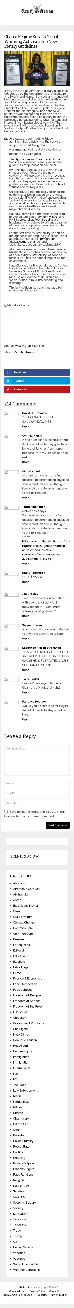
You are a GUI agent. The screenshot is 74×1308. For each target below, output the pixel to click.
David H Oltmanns (34, 413)
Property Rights (23, 1169)
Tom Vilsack (50, 216)
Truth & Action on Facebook (18, 1295)
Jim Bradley (30, 594)
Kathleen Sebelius (41, 219)
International (21, 1068)
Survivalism (20, 1213)
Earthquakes (21, 945)
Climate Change (24, 922)
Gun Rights (20, 1029)
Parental (18, 1135)
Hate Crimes (21, 1034)
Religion (18, 1180)
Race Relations (23, 1174)
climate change (29, 241)
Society (18, 1208)
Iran (15, 1073)
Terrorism (19, 1219)
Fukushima (20, 1012)
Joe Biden (19, 1085)
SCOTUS (19, 1197)
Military (18, 1107)
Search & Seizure (24, 1202)
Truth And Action (33, 506)
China (16, 911)
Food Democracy (25, 984)
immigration (48, 238)
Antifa (17, 900)
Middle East (21, 1101)
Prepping (19, 1157)
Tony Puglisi (30, 679)
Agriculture (22, 159)
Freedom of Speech (26, 1001)
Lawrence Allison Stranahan (41, 647)
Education (20, 956)
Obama (18, 1113)
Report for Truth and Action (52, 1295)
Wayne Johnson (32, 625)
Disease (18, 939)
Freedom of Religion (27, 995)
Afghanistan (21, 894)
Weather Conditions (26, 1270)
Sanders (18, 1191)
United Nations (23, 1247)
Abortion (19, 883)
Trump (17, 1236)
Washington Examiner (29, 345)
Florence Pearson (34, 701)
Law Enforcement (25, 1090)
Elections (19, 961)
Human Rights (22, 1051)
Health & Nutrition (25, 1040)
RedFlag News (24, 352)
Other (17, 1129)
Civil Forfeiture (23, 917)
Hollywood (20, 1045)
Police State (21, 1146)
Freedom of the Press (28, 1006)
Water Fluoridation (25, 1264)
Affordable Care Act (26, 889)
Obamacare (21, 1118)
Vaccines (19, 1253)
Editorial (18, 950)
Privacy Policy (37, 1291)
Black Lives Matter (25, 905)
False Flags (20, 967)
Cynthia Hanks (32, 435)
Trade (17, 1230)
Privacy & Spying (24, 1163)
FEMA (17, 973)
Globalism (20, 1017)
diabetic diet (31, 471)
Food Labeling (23, 989)
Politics (18, 1152)
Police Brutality (23, 1141)
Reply (25, 426)
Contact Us (55, 1291)
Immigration (21, 1057)
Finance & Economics (27, 978)
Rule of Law (21, 1185)
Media (17, 1096)
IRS (15, 1079)
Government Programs (28, 1023)
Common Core (23, 928)
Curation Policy (17, 1291)
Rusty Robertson (33, 572)
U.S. (15, 1241)
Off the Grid (20, 1124)
